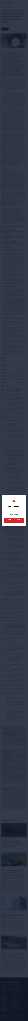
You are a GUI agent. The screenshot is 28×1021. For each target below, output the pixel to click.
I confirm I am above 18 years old (14, 520)
